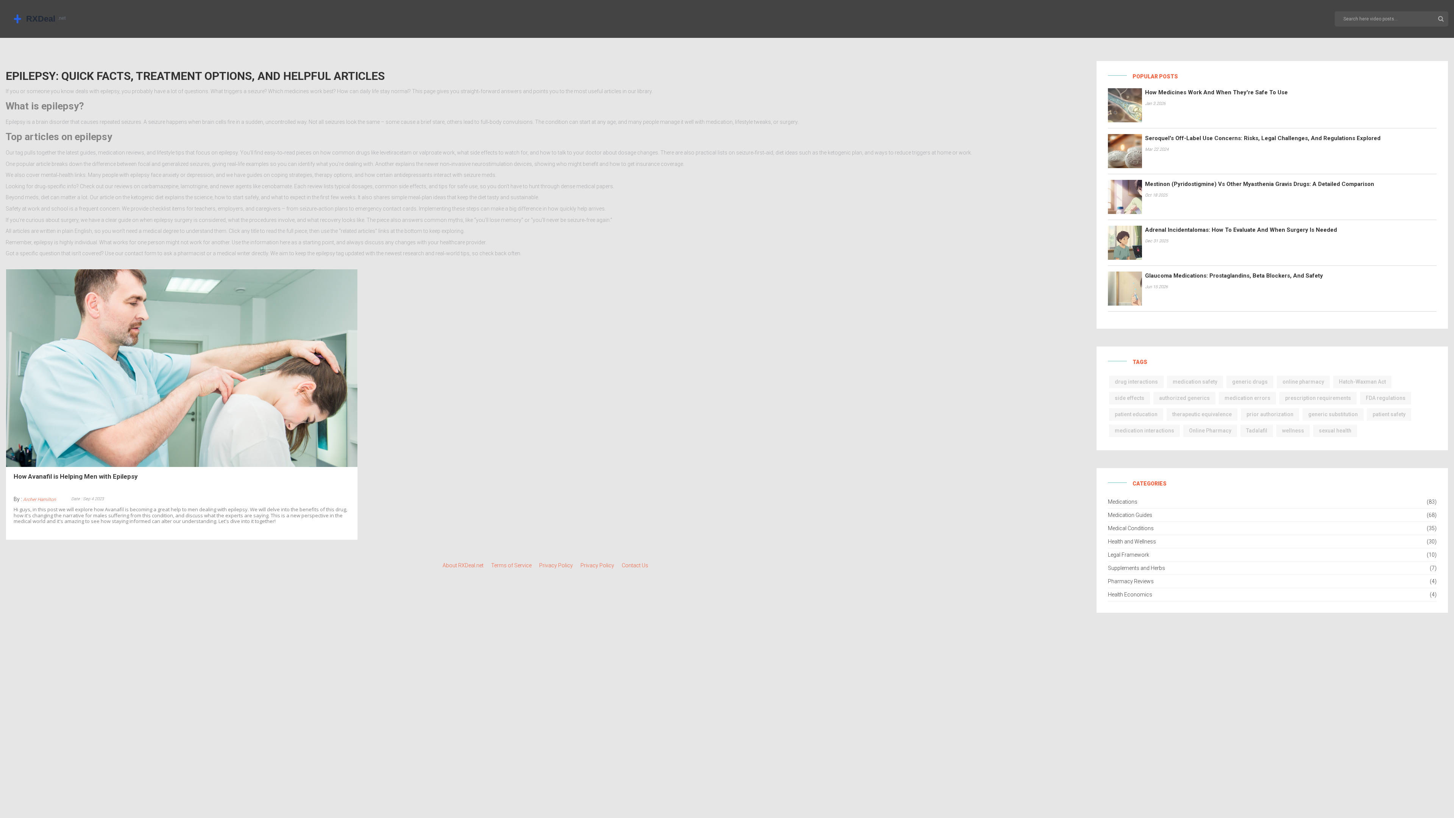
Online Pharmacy (1210, 431)
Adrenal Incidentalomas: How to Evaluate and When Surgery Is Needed (1241, 229)
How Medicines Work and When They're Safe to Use (1216, 92)
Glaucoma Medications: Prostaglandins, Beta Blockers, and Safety (1234, 275)
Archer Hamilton (39, 499)
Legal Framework (1128, 555)
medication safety (1195, 382)
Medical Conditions (1131, 528)
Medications (1122, 502)
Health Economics (1130, 595)
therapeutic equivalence (1202, 414)
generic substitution (1333, 414)
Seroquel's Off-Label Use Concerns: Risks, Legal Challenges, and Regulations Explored (1263, 138)
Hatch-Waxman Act (1362, 382)
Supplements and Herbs (1136, 568)
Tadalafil (1256, 431)
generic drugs (1250, 382)
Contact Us (635, 565)
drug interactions (1136, 382)
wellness (1293, 431)
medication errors (1247, 398)
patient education (1136, 414)
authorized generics (1184, 398)
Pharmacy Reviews (1131, 581)
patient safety (1389, 414)
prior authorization (1270, 414)
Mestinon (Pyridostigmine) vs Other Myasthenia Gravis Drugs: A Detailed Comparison (1259, 184)
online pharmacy (1303, 382)
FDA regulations (1386, 398)
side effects (1129, 398)
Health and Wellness (1132, 542)
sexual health (1335, 431)
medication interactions (1144, 431)
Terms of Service (511, 565)
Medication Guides (1130, 515)
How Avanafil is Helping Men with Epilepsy (76, 476)
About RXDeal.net (463, 565)
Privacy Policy (556, 565)
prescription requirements (1318, 398)
